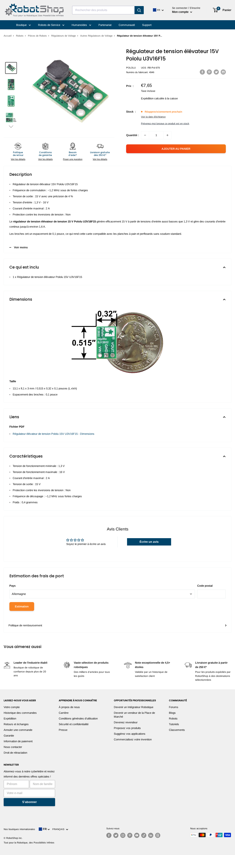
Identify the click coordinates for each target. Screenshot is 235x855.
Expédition (10, 718)
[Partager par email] (223, 72)
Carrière (63, 712)
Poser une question (72, 159)
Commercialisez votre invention (133, 739)
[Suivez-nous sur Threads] (157, 835)
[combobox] (103, 10)
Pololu (131, 67)
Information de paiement (18, 741)
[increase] (167, 135)
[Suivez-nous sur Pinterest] (129, 835)
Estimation (22, 606)
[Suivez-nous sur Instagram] (122, 835)
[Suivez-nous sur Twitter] (115, 835)
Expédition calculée (152, 98)
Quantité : (132, 135)
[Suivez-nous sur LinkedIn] (150, 835)
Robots (20, 35)
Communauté (127, 24)
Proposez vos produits (127, 728)
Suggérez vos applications (129, 733)
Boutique (21, 24)
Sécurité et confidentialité (73, 724)
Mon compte (180, 11)
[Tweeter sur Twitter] (216, 72)
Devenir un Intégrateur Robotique (133, 707)
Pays (12, 585)
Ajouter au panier (176, 148)
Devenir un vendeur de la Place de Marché (134, 714)
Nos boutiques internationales (19, 829)
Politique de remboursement (25, 625)
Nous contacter (13, 746)
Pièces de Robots (37, 35)
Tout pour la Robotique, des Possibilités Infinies (29, 842)
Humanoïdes (80, 24)
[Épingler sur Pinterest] (209, 72)
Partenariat (104, 24)
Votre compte (12, 707)
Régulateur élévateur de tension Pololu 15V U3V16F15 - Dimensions (53, 433)
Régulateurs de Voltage (63, 35)
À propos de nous (69, 707)
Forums (173, 707)
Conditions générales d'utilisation (78, 718)
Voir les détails (18, 159)
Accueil (8, 35)
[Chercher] (139, 10)
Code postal (205, 585)
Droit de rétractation (15, 752)
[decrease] (145, 135)
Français (59, 829)
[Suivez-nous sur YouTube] (136, 835)
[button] (11, 126)
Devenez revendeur (126, 722)
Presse (63, 729)
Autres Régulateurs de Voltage (96, 35)
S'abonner (29, 802)
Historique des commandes (20, 712)
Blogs (172, 712)
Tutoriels (174, 724)
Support (146, 24)
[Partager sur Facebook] (202, 72)
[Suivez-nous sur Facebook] (108, 835)
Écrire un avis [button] (149, 541)
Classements (177, 729)
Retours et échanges (16, 724)
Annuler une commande (18, 729)
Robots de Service (49, 24)
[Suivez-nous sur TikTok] (143, 835)
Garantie (9, 735)
